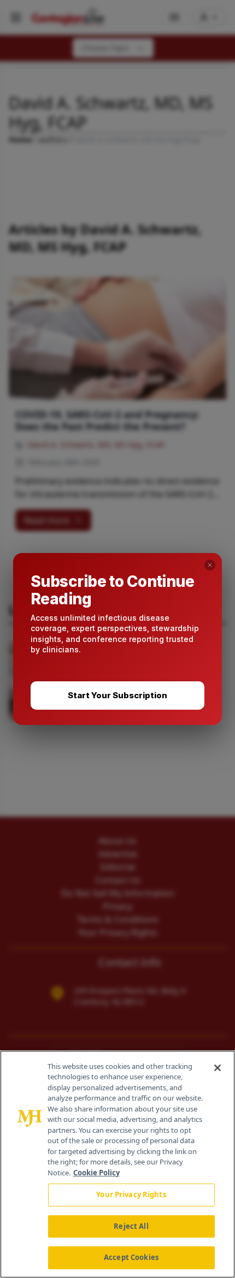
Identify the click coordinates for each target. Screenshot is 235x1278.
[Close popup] (209, 565)
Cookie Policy (96, 1173)
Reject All (131, 1226)
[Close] (217, 1068)
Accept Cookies (131, 1257)
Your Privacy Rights (131, 1194)
